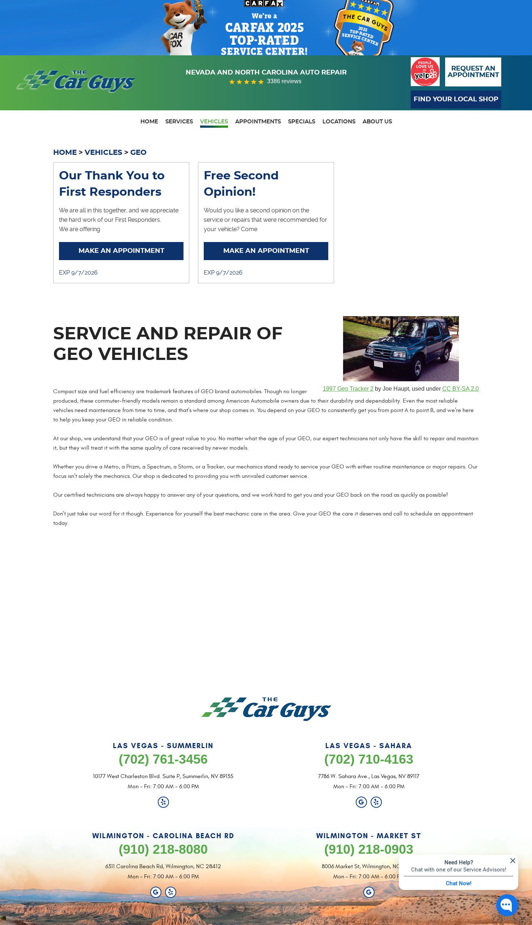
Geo (138, 152)
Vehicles (214, 121)
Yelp (163, 802)
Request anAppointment (473, 72)
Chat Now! (459, 883)
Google (361, 802)
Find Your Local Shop (456, 99)
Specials (301, 121)
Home (149, 121)
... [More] (112, 229)
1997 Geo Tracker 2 (348, 389)
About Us (377, 121)
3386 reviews (284, 81)
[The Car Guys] (76, 85)
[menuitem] (149, 122)
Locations (338, 121)
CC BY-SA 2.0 (460, 389)
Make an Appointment (121, 251)
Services (179, 121)
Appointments (258, 121)
